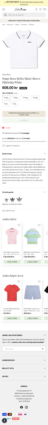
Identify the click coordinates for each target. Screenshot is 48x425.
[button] (45, 9)
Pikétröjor (31, 24)
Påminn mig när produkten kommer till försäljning (24, 114)
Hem (3, 24)
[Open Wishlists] (40, 9)
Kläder (17, 24)
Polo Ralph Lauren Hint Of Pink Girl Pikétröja (18, 252)
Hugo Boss (10, 24)
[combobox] (24, 15)
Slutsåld (24, 120)
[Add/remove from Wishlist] (19, 225)
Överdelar (24, 24)
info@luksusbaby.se (24, 399)
